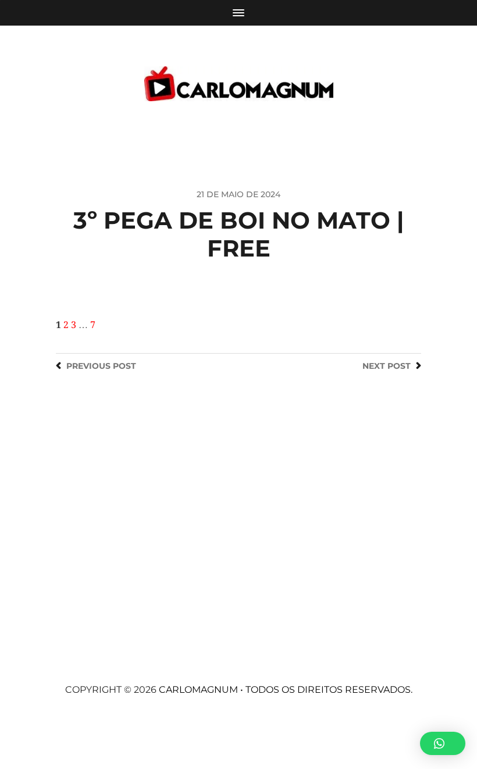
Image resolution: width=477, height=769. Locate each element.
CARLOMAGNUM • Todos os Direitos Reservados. (285, 689)
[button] (442, 743)
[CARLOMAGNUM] (238, 83)
